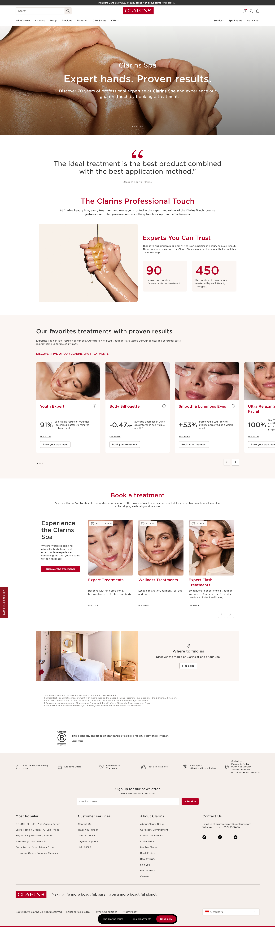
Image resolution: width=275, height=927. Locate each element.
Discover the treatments (60, 569)
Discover (93, 605)
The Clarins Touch (113, 919)
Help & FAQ (84, 847)
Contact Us (84, 824)
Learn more (77, 741)
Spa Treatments (141, 919)
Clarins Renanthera (151, 835)
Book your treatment (55, 444)
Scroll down (137, 126)
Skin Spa (145, 865)
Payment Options (88, 841)
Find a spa (188, 666)
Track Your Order (88, 830)
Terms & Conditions (105, 912)
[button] (44, 816)
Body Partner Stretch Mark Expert (36, 847)
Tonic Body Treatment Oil (31, 841)
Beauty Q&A (147, 859)
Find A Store (147, 870)
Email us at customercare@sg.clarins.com (226, 824)
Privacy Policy (129, 912)
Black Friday (147, 853)
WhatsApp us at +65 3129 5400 (221, 827)
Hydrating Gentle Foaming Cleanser (37, 853)
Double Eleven (148, 847)
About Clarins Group (152, 824)
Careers (144, 876)
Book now (166, 919)
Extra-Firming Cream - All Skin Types (37, 830)
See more (94, 406)
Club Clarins (147, 841)
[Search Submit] (68, 10)
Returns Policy (86, 835)
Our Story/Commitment (154, 830)
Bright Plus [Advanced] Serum (34, 835)
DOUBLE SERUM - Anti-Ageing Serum (38, 824)
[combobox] (231, 911)
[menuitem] (245, 11)
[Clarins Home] (138, 11)
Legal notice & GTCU (78, 912)
